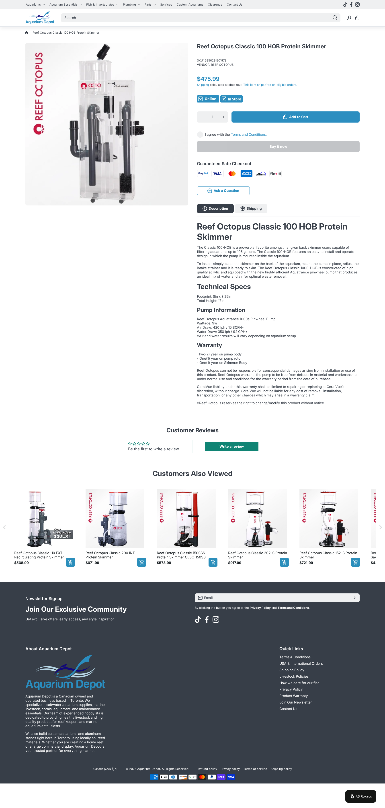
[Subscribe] (354, 597)
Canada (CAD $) (103, 769)
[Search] (334, 17)
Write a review (231, 446)
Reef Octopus (222, 64)
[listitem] (43, 527)
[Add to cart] (70, 562)
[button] (357, 18)
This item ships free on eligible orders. (270, 84)
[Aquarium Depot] (39, 17)
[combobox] (200, 17)
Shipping (203, 84)
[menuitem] (35, 4)
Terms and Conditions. (249, 134)
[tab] (251, 208)
